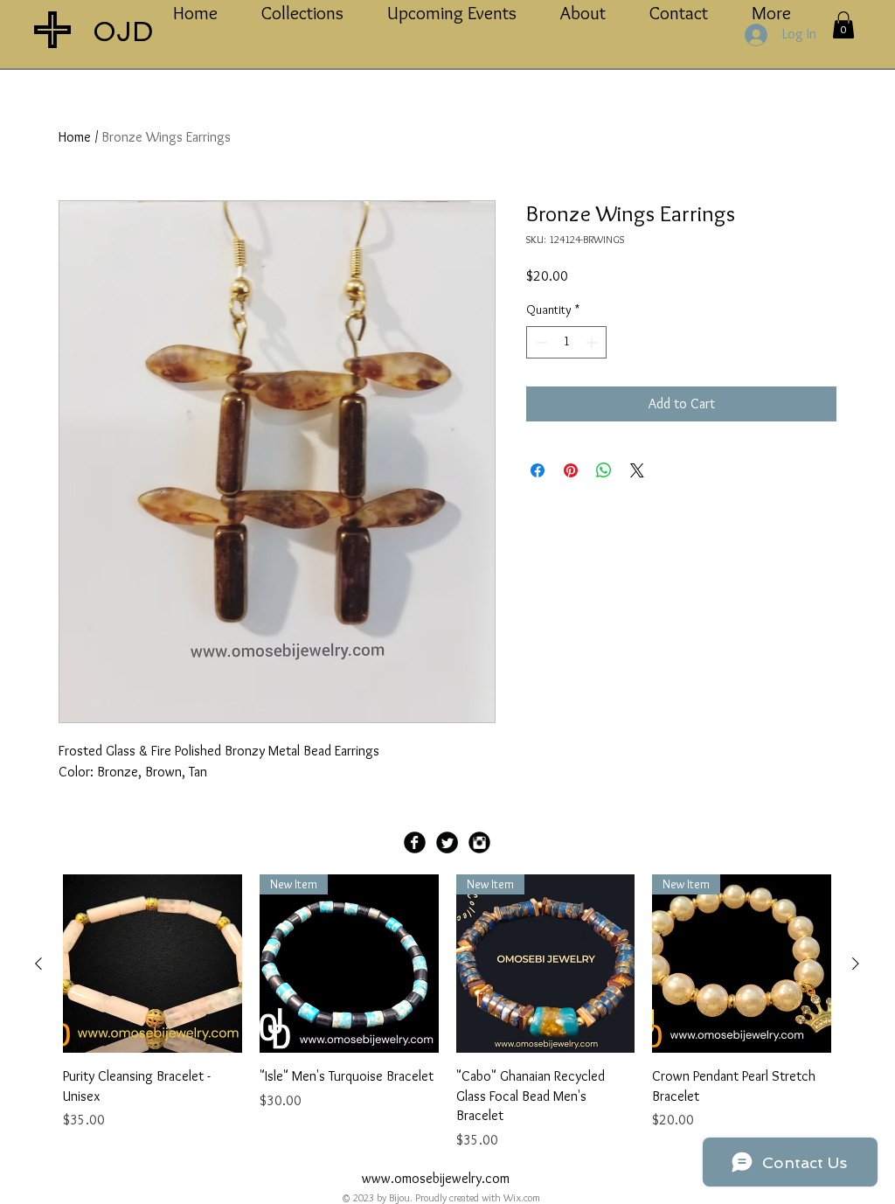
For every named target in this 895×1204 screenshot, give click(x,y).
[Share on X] (637, 470)
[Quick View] (152, 964)
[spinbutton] (566, 342)
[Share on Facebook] (537, 470)
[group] (447, 1012)
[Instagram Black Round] (479, 842)
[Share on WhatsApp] (603, 470)
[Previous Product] (38, 963)
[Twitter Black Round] (447, 842)
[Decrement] (540, 342)
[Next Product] (855, 963)
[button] (843, 24)
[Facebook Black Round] (415, 842)
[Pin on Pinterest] (570, 470)
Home (75, 137)
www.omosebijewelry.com (436, 1178)
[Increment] (593, 342)
